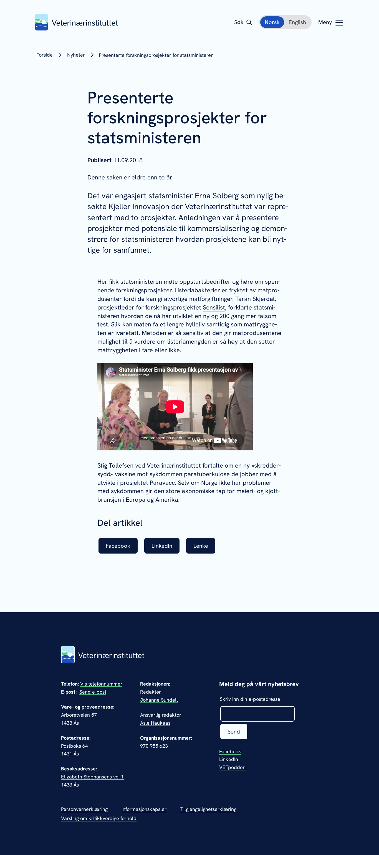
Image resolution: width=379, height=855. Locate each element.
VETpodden (232, 767)
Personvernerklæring (84, 809)
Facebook (230, 751)
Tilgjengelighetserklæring (208, 809)
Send (234, 731)
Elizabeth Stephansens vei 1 (92, 776)
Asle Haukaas (155, 723)
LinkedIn (228, 759)
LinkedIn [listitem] (161, 545)
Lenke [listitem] (200, 545)
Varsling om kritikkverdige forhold (99, 818)
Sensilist (214, 307)
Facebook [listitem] (118, 545)
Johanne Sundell (159, 700)
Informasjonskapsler (144, 809)
